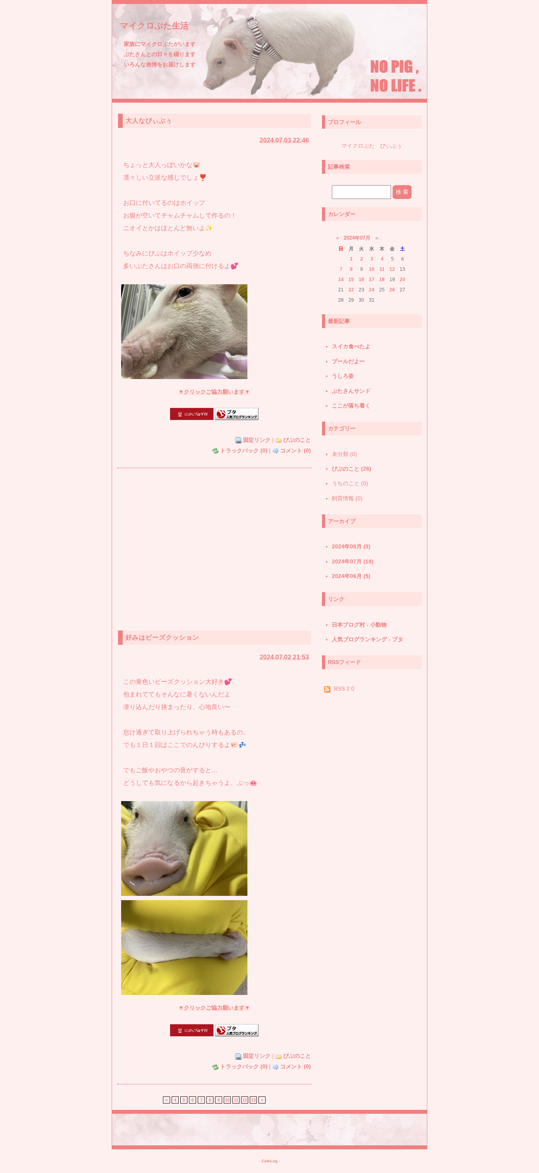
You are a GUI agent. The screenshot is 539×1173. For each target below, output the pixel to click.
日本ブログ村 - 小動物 (359, 624)
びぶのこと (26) (351, 468)
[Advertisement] (214, 547)
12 (244, 1100)
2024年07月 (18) (353, 561)
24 (371, 290)
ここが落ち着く (351, 405)
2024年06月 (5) (351, 576)
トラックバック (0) (244, 451)
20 (402, 279)
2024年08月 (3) (351, 546)
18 (382, 279)
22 (351, 290)
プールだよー (348, 361)
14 (341, 279)
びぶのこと (297, 440)
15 (351, 279)
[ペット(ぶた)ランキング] (236, 418)
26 (392, 290)
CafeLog (269, 1161)
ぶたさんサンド (351, 391)
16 (361, 279)
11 (236, 1100)
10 (371, 269)
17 (371, 279)
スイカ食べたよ (351, 346)
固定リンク (257, 440)
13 (253, 1100)
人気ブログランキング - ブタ (367, 639)
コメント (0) (295, 451)
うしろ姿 (343, 376)
